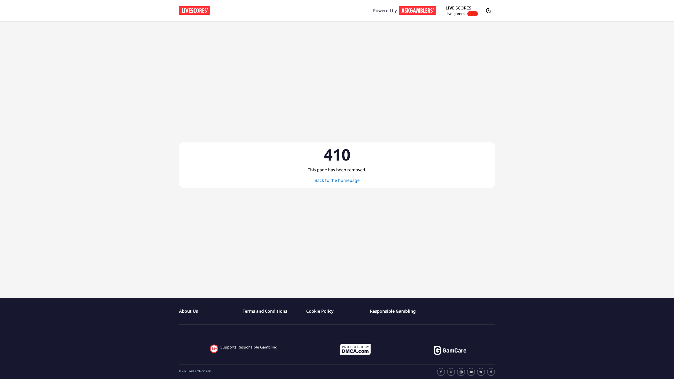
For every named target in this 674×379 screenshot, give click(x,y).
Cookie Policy (320, 311)
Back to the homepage (337, 180)
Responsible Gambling (393, 311)
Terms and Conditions (265, 311)
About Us (188, 311)
